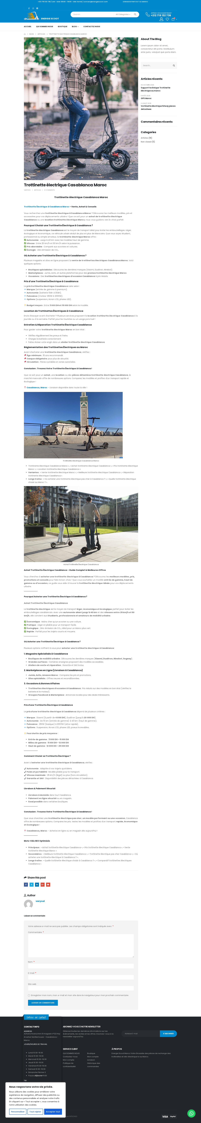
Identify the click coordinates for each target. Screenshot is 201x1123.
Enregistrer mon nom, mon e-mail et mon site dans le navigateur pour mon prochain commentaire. (80, 995)
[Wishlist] (167, 19)
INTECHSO (73, 1116)
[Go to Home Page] (25, 34)
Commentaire (36, 932)
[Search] (135, 14)
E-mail (32, 973)
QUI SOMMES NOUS (44, 26)
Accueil (27, 26)
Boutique (62, 26)
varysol (27, 190)
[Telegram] (37, 8)
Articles (37, 190)
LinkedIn (37, 885)
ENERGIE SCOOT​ (50, 18)
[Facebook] (29, 8)
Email (48, 885)
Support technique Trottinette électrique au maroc (155, 89)
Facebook (26, 885)
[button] (25, 109)
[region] (35, 1100)
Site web (32, 984)
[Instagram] (33, 8)
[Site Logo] (31, 16)
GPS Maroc (146, 98)
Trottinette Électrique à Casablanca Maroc (47, 206)
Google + (43, 885)
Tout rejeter (35, 1111)
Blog (74, 26)
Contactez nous (91, 26)
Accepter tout (53, 1111)
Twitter (32, 885)
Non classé (146, 141)
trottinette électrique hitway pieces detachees (158, 107)
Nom (31, 962)
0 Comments (49, 190)
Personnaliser (18, 1111)
